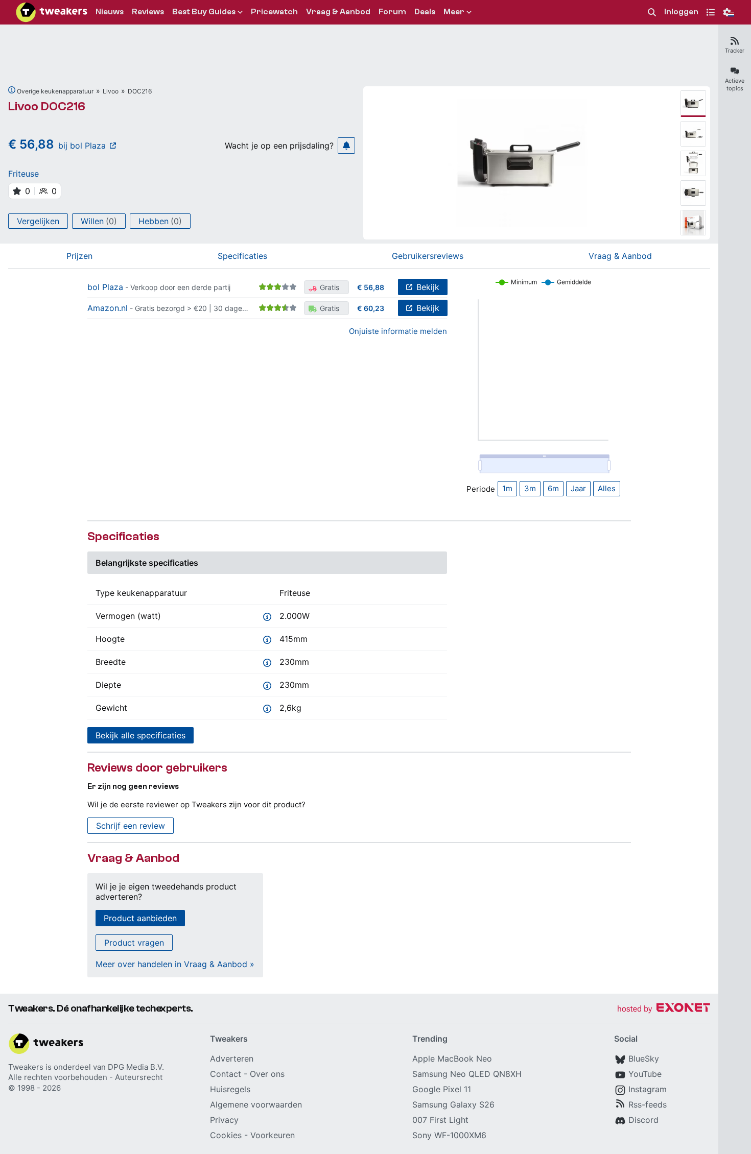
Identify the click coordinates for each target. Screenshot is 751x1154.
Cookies (226, 1135)
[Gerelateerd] (11, 89)
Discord (643, 1120)
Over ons (267, 1074)
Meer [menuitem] (453, 11)
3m (530, 488)
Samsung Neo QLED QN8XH (467, 1074)
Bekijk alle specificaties (140, 735)
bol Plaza (105, 287)
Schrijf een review (130, 826)
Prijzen (79, 256)
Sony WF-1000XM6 (449, 1135)
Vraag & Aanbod (620, 256)
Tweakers (25, 1067)
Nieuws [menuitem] (110, 11)
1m (507, 488)
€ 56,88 (370, 287)
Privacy (224, 1120)
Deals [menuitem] (424, 11)
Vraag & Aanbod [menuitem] (338, 11)
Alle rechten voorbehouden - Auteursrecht (85, 1077)
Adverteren (231, 1058)
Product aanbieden (140, 918)
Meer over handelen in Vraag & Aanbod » (175, 964)
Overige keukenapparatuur (55, 91)
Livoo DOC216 (46, 106)
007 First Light (440, 1120)
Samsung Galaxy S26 (453, 1104)
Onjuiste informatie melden (398, 331)
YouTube (645, 1074)
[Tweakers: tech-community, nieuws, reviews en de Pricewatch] (51, 12)
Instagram (647, 1089)
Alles (607, 488)
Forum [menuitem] (392, 11)
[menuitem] (652, 13)
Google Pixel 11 (441, 1089)
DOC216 (140, 91)
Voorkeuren (272, 1135)
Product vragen (134, 942)
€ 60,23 (370, 308)
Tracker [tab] (734, 50)
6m (553, 488)
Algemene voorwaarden (256, 1104)
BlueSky (643, 1058)
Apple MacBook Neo (452, 1058)
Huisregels (230, 1089)
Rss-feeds (647, 1104)
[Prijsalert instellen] (346, 145)
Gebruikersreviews (427, 256)
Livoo (111, 91)
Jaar (578, 488)
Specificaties (242, 256)
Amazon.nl (107, 308)
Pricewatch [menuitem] (274, 11)
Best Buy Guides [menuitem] (204, 11)
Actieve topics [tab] (734, 84)
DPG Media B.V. (136, 1067)
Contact (225, 1074)
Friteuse (23, 174)
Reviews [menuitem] (148, 11)
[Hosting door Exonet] (663, 1009)
